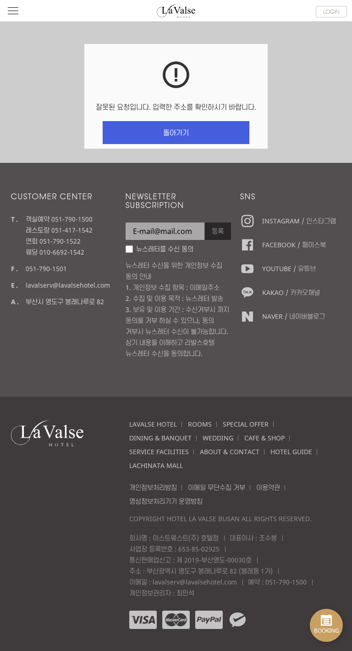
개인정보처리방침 (153, 487)
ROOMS (200, 424)
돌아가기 (176, 132)
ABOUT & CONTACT (229, 451)
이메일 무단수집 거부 (216, 487)
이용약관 (268, 487)
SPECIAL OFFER (246, 424)
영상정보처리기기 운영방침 (166, 501)
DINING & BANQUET (160, 438)
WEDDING (218, 438)
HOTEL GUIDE (291, 451)
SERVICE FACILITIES (159, 451)
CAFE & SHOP (264, 438)
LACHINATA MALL (156, 465)
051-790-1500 (286, 582)
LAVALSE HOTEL (153, 424)
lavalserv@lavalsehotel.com (68, 285)
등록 (218, 231)
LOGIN (331, 11)
